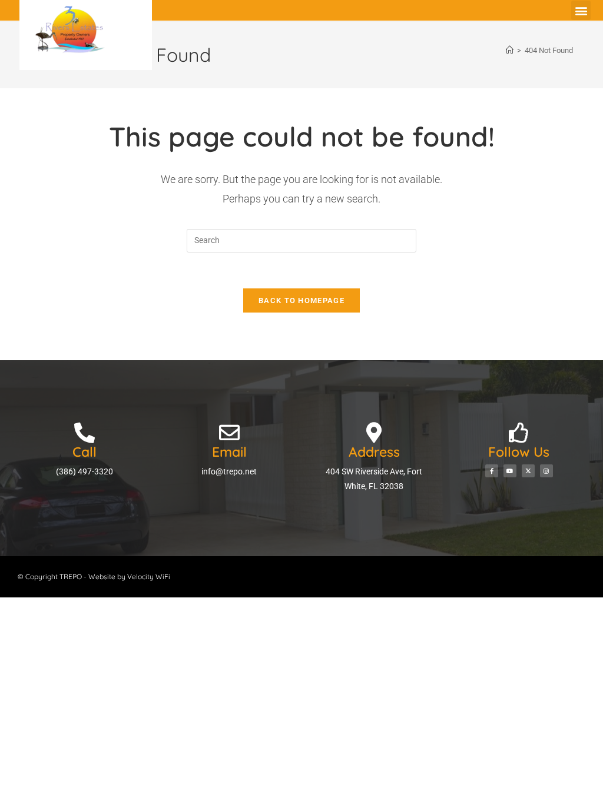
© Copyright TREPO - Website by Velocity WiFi (94, 576)
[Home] (509, 50)
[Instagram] (546, 470)
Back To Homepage (301, 300)
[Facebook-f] (491, 470)
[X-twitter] (528, 470)
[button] (581, 10)
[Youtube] (509, 470)
